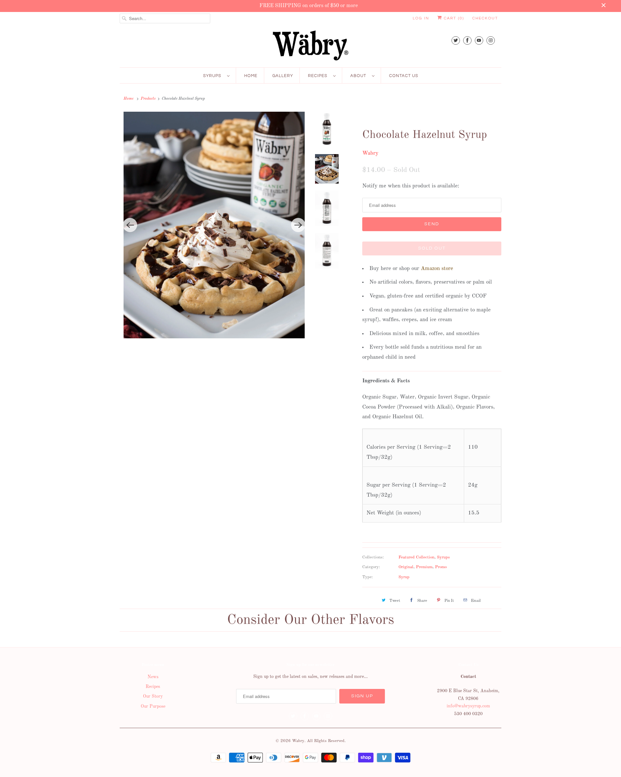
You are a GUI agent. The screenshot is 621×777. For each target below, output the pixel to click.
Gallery (282, 75)
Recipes (319, 75)
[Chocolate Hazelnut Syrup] (214, 225)
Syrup (403, 577)
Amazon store (437, 268)
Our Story (153, 696)
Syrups (213, 75)
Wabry (370, 153)
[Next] (298, 225)
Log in (421, 18)
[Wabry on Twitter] (456, 40)
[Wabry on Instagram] (490, 40)
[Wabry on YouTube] (479, 40)
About (359, 75)
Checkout (485, 18)
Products (148, 99)
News (152, 677)
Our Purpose (153, 706)
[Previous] (130, 225)
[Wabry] (310, 45)
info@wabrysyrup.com (468, 706)
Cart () (453, 18)
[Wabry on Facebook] (467, 40)
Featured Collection (416, 557)
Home (250, 75)
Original (405, 567)
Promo (441, 567)
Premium (424, 567)
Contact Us (403, 75)
